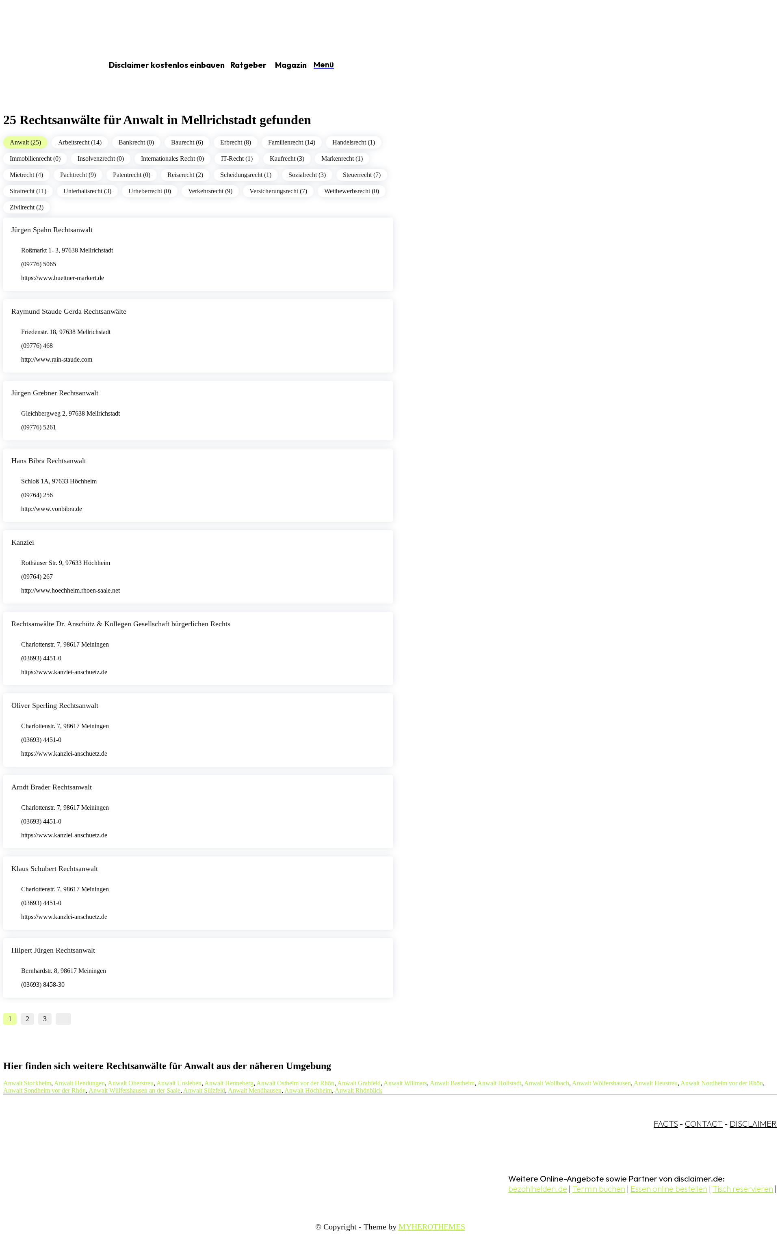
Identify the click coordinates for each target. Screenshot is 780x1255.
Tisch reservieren (743, 1189)
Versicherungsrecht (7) (278, 191)
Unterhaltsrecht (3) (87, 191)
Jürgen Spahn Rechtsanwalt (52, 230)
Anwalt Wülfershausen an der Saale (134, 1090)
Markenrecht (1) (342, 158)
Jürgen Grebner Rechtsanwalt (54, 393)
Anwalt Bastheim (452, 1083)
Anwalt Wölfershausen (601, 1083)
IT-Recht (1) (237, 158)
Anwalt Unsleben (179, 1083)
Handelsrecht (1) (353, 142)
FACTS (666, 1124)
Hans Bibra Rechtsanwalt (48, 461)
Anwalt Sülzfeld (204, 1090)
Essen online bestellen (668, 1189)
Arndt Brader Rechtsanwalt (51, 787)
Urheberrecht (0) (149, 191)
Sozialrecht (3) (307, 174)
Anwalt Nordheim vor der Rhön (721, 1083)
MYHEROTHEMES (432, 1226)
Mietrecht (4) (26, 174)
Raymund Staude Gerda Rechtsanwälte (68, 311)
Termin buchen (598, 1189)
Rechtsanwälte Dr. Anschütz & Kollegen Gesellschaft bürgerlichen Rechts (120, 624)
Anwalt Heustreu (656, 1083)
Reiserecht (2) (185, 174)
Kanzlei (22, 542)
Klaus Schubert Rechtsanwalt (54, 869)
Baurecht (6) (187, 142)
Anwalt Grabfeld (359, 1083)
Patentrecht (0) (131, 174)
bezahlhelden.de (537, 1189)
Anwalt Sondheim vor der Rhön (44, 1090)
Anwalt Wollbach (546, 1083)
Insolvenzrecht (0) (101, 158)
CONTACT (704, 1124)
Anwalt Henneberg (229, 1083)
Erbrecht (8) (235, 142)
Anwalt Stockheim (27, 1083)
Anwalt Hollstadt (499, 1083)
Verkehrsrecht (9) (210, 191)
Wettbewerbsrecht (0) (351, 191)
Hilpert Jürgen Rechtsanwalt (53, 950)
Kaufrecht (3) (287, 158)
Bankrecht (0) (136, 142)
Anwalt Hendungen (79, 1083)
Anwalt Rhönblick (358, 1090)
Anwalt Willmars (405, 1083)
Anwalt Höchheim (308, 1090)
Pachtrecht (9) (78, 174)
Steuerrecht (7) (362, 174)
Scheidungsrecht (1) (245, 174)
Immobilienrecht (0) (35, 158)
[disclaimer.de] (43, 65)
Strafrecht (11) (28, 191)
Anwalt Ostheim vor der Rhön (295, 1083)
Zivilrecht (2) (26, 207)
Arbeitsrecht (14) (80, 142)
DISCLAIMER (753, 1124)
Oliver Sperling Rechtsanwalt (54, 705)
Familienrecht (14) (291, 142)
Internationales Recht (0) (172, 158)
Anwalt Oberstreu (131, 1083)
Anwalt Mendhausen (255, 1090)
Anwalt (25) (25, 142)
